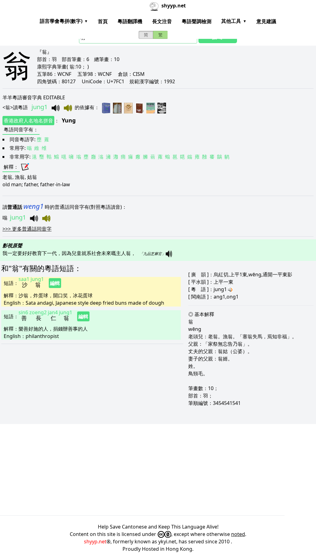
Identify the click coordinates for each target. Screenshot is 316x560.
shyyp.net (95, 541)
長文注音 (162, 21)
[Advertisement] (158, 469)
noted (238, 534)
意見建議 (266, 21)
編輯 (55, 283)
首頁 (103, 21)
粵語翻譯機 (130, 21)
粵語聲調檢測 (196, 21)
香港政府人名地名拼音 (28, 120)
